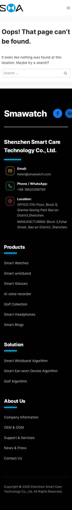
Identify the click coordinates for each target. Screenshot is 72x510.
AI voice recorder (17, 294)
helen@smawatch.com (34, 174)
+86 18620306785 (31, 189)
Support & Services (19, 438)
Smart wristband (17, 273)
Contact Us (13, 458)
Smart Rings (14, 325)
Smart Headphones (19, 314)
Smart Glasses (16, 284)
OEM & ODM (14, 427)
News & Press (15, 448)
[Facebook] (57, 113)
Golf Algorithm (15, 381)
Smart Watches (16, 263)
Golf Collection (15, 304)
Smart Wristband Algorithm (26, 361)
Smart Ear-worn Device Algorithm (31, 371)
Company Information (21, 417)
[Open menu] (68, 8)
